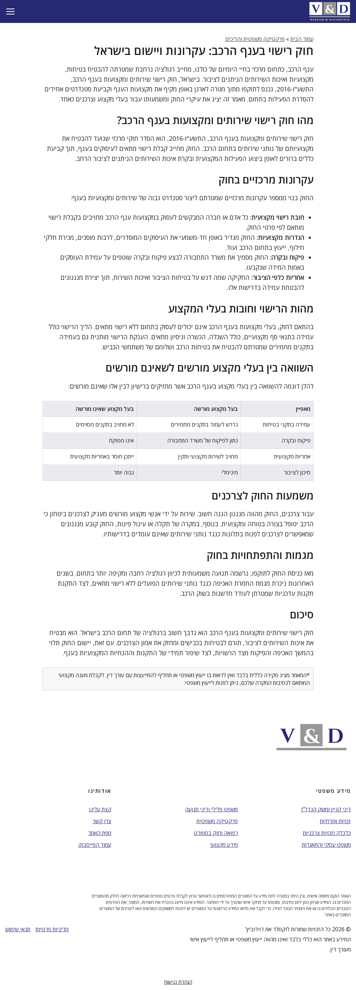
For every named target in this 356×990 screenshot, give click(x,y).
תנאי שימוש (17, 929)
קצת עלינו (100, 809)
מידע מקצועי (224, 845)
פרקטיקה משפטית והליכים (255, 39)
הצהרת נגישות (178, 982)
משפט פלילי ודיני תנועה (211, 809)
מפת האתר (99, 833)
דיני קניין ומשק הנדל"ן (326, 809)
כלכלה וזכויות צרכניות (327, 833)
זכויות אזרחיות (335, 821)
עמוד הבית (302, 39)
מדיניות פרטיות (51, 929)
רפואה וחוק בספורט (216, 833)
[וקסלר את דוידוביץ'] (330, 11)
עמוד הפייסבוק (94, 845)
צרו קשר (101, 821)
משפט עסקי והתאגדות (326, 845)
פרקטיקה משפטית (217, 821)
